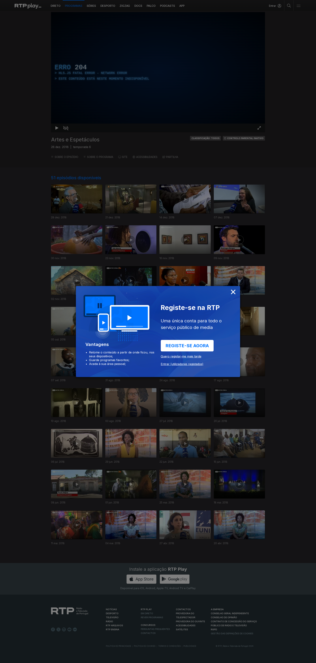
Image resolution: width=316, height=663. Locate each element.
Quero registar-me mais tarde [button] (181, 356)
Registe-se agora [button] (187, 345)
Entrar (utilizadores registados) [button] (182, 364)
